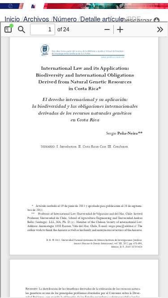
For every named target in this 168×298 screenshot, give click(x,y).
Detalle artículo (102, 18)
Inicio (13, 18)
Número (65, 18)
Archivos (37, 18)
